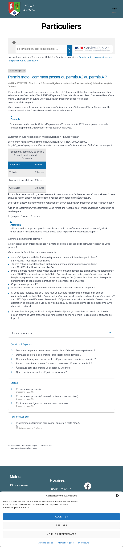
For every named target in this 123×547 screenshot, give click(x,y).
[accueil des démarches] (61, 41)
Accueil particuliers (19, 57)
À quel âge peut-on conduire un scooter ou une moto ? (44, 367)
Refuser (61, 525)
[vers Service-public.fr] (93, 49)
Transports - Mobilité (42, 57)
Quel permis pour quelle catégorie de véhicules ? (41, 372)
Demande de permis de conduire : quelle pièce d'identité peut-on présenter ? (55, 350)
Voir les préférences (61, 534)
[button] (118, 495)
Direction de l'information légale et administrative (31, 445)
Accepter (61, 516)
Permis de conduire (66, 57)
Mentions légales (45, 543)
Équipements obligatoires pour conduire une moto (42, 403)
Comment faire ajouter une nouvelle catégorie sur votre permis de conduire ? (56, 359)
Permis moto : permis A (28, 389)
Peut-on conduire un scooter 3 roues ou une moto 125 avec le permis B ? (54, 363)
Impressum (83, 543)
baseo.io (36, 448)
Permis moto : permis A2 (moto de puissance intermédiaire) (47, 396)
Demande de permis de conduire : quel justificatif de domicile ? (48, 354)
